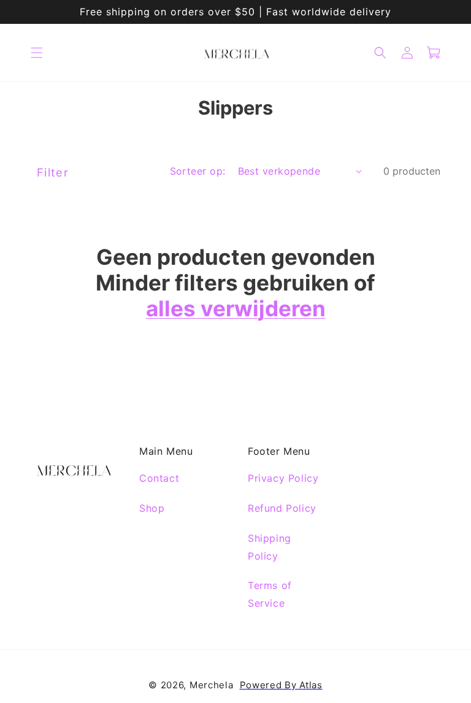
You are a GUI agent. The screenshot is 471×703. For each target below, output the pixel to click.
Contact (159, 478)
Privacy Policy (283, 478)
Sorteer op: (198, 171)
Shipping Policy (269, 547)
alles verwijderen (236, 308)
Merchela (212, 685)
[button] (36, 52)
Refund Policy (282, 508)
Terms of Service (270, 594)
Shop (151, 508)
